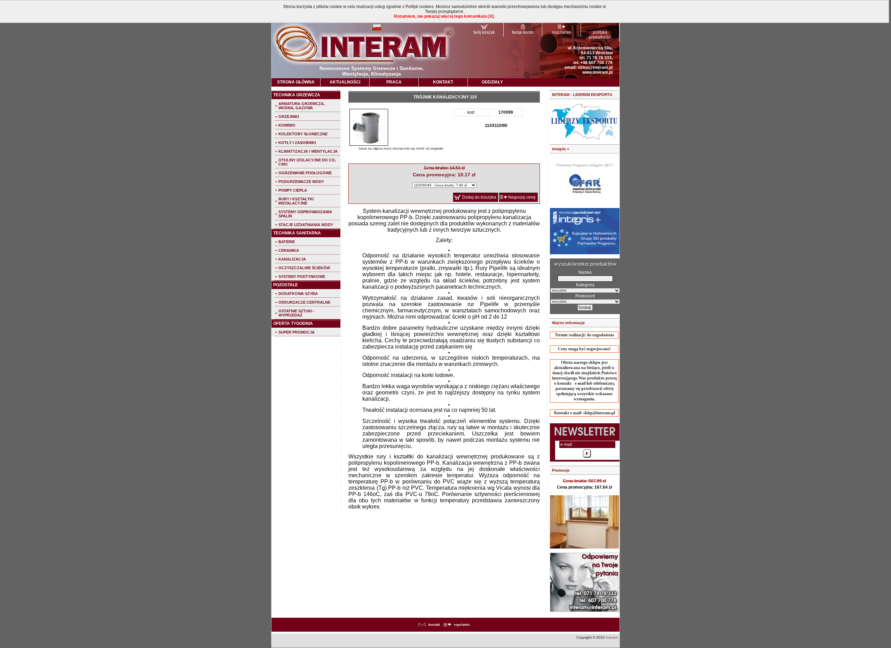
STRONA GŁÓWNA (296, 82)
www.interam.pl (597, 72)
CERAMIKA (288, 250)
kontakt (434, 624)
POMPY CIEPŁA (292, 190)
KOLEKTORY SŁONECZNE (303, 134)
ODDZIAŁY (492, 82)
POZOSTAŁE (285, 284)
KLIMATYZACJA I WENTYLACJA (308, 151)
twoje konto (523, 32)
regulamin (561, 32)
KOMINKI (286, 125)
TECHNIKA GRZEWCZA (296, 95)
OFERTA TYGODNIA (293, 323)
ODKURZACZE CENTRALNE (304, 302)
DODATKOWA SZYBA (298, 293)
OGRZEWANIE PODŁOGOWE (305, 173)
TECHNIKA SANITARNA (297, 233)
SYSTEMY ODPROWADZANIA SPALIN (305, 214)
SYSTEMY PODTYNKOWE (301, 276)
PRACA (394, 82)
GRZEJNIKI (288, 116)
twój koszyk (484, 32)
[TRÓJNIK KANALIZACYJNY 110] (369, 128)
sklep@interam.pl (595, 67)
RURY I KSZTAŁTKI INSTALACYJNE (296, 201)
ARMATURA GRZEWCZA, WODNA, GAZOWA (301, 106)
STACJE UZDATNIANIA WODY (305, 225)
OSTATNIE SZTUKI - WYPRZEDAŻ (296, 313)
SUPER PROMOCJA (296, 332)
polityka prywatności (600, 35)
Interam (612, 637)
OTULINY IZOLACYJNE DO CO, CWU (307, 162)
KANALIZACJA (292, 259)
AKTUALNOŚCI (345, 82)
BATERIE (286, 242)
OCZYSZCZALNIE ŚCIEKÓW (304, 268)
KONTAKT (443, 82)
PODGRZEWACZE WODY (301, 181)
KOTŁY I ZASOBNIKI (297, 143)
